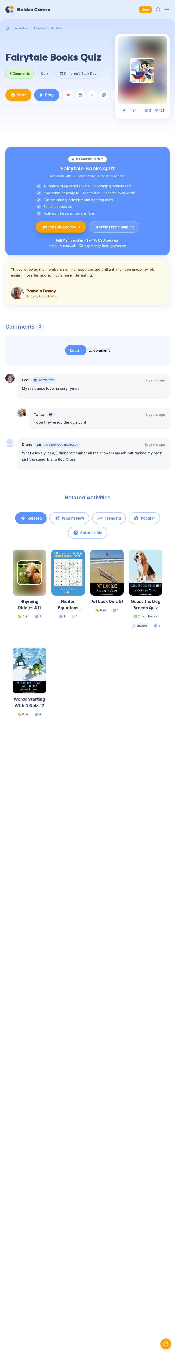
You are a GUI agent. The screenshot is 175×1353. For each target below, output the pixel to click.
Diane (27, 444)
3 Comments (20, 73)
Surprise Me (91, 532)
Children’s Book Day (80, 72)
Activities (21, 28)
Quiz (44, 73)
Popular (148, 518)
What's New (73, 518)
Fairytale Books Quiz (48, 28)
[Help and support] (165, 1343)
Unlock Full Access (58, 227)
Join (145, 9)
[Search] (158, 9)
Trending (112, 518)
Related (35, 518)
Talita (39, 414)
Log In (76, 350)
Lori (25, 380)
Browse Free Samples (114, 227)
